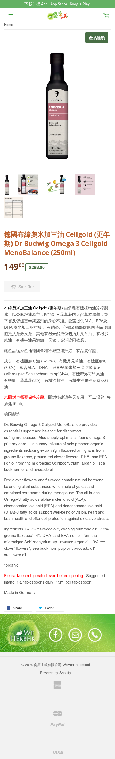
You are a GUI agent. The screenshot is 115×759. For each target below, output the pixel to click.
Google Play (80, 3)
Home (8, 24)
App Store (59, 3)
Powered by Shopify (55, 672)
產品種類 (97, 37)
